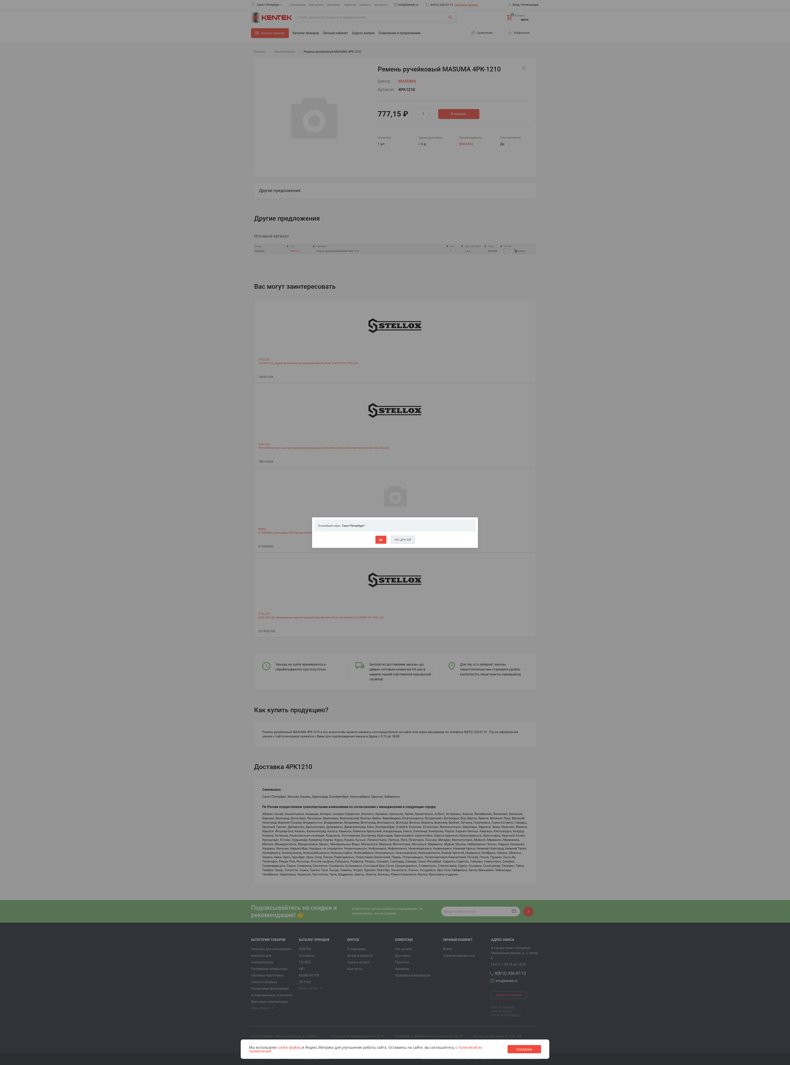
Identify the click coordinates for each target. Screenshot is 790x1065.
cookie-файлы (289, 1047)
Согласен (524, 1049)
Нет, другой (403, 539)
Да (381, 539)
